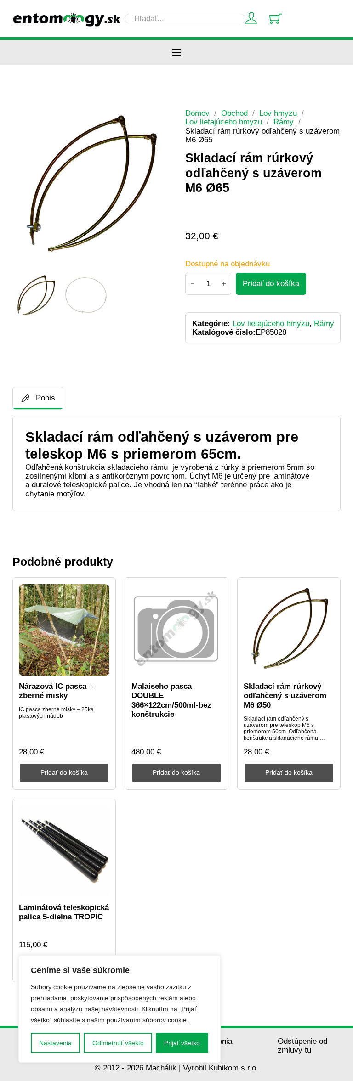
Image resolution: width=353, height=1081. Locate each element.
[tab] (37, 398)
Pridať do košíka (64, 772)
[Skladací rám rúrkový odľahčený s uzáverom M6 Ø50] (289, 630)
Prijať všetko (182, 1043)
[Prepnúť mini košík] (275, 18)
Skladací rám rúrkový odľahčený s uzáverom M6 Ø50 (285, 695)
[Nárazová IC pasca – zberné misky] (64, 630)
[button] (155, 121)
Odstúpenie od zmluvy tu (302, 1045)
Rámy (283, 122)
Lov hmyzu (278, 113)
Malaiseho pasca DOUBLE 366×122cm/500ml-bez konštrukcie (171, 700)
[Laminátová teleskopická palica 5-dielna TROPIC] (64, 851)
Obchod (234, 113)
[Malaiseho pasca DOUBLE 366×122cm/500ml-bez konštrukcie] (176, 630)
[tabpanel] (176, 463)
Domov (197, 113)
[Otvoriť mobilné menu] (176, 52)
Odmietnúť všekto (118, 1043)
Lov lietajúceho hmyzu (223, 122)
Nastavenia (55, 1043)
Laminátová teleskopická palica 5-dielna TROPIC (64, 912)
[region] (119, 1009)
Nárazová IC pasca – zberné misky (56, 691)
